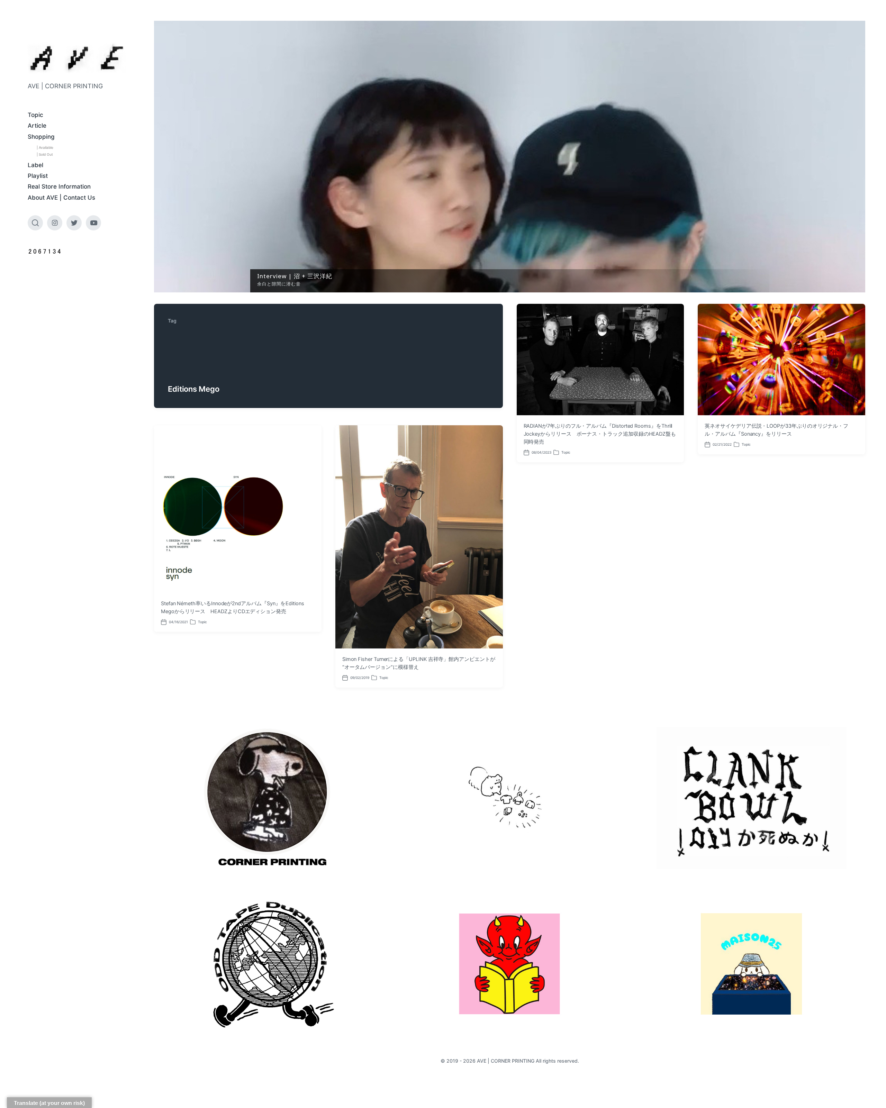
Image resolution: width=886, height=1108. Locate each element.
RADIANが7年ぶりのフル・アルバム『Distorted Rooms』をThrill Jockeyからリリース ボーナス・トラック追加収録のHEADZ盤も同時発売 (600, 434)
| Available (45, 147)
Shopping (41, 136)
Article (37, 125)
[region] (509, 156)
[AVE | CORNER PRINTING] (77, 58)
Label (35, 165)
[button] (509, 156)
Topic (35, 114)
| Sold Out (45, 154)
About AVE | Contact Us (61, 197)
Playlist (38, 175)
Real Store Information (59, 186)
